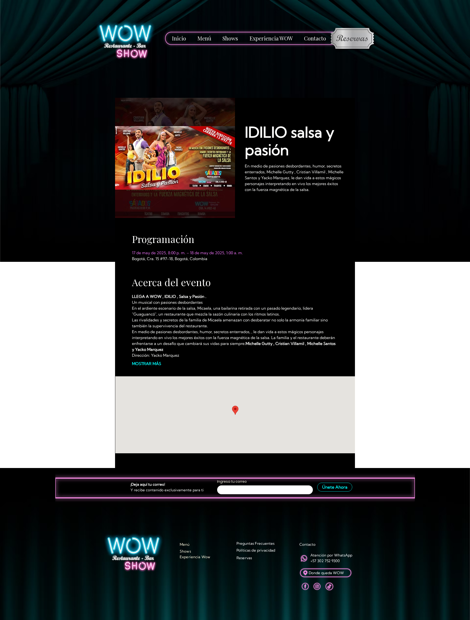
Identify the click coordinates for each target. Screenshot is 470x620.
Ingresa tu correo (232, 481)
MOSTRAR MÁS (146, 363)
